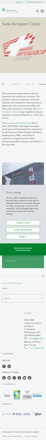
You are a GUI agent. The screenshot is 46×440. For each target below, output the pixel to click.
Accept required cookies (23, 230)
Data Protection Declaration (23, 248)
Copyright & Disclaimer (23, 250)
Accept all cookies (23, 223)
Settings (22, 237)
